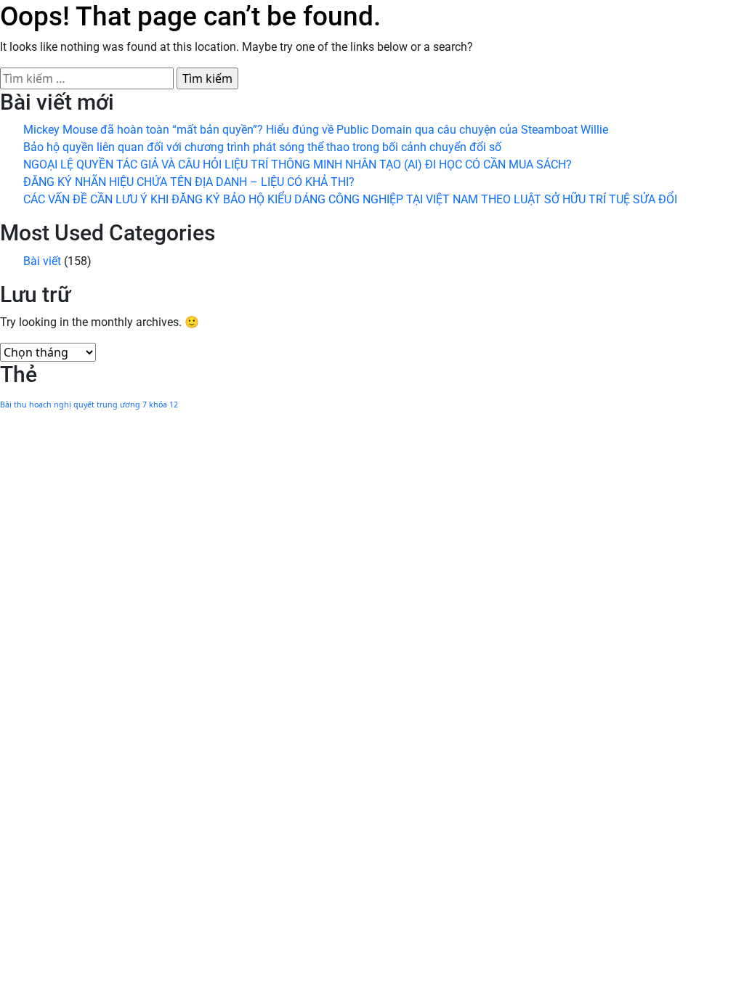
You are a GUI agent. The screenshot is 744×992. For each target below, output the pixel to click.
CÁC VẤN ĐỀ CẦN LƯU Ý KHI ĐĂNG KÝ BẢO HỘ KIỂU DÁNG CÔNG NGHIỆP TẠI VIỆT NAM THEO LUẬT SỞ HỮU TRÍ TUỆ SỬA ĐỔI (350, 199)
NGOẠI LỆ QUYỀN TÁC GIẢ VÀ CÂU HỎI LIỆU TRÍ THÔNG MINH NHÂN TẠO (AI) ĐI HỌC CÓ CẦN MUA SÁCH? (297, 164)
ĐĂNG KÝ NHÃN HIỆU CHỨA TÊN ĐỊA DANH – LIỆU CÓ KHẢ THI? (189, 182)
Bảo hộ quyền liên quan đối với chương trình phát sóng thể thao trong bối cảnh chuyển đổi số (262, 147)
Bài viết (42, 261)
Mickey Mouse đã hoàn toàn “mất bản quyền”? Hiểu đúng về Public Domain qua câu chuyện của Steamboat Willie (315, 130)
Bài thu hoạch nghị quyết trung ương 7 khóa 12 (89, 404)
